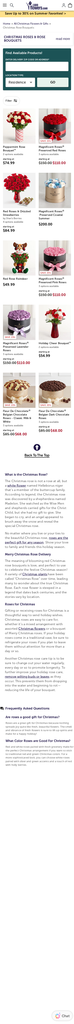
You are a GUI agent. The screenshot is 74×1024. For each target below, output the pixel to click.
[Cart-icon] (70, 5)
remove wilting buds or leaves (27, 676)
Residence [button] (17, 82)
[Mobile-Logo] (37, 5)
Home (6, 23)
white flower (16, 485)
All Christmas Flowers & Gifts (31, 23)
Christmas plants (34, 574)
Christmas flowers (31, 628)
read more (63, 38)
